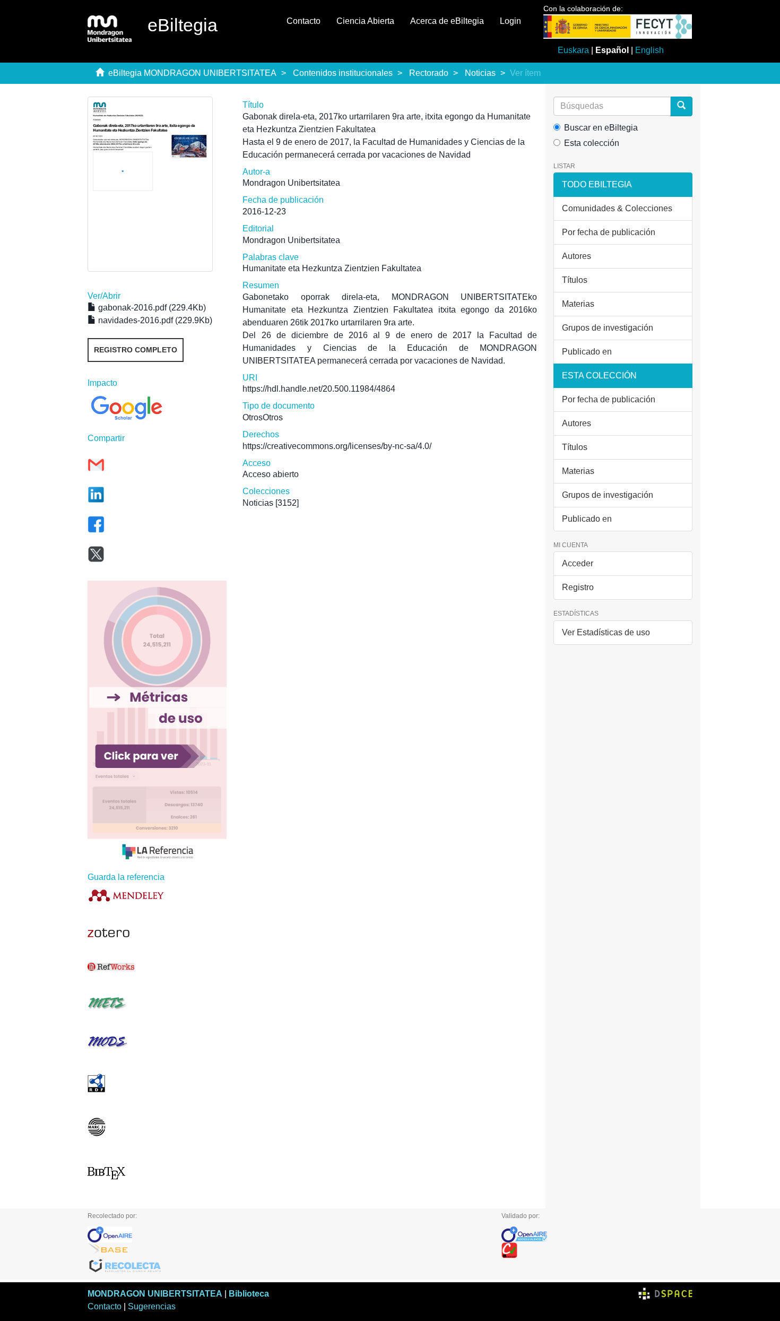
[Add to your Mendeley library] (157, 895)
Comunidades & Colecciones (617, 208)
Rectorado (428, 72)
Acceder (577, 563)
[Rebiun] (596, 1250)
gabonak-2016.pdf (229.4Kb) (151, 307)
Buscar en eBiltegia (601, 127)
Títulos (574, 279)
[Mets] (157, 1002)
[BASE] (287, 1250)
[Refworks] (157, 967)
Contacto (303, 20)
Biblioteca (249, 1293)
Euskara (573, 50)
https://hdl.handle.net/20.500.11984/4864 (318, 388)
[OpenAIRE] (287, 1234)
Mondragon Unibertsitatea (291, 182)
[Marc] (157, 1127)
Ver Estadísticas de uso (606, 632)
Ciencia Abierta (365, 20)
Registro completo (135, 350)
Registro (578, 587)
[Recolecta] (287, 1266)
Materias (578, 303)
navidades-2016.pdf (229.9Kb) (154, 320)
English (649, 50)
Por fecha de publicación (608, 232)
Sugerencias (152, 1306)
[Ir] (681, 106)
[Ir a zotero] (157, 933)
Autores (576, 256)
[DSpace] (665, 1294)
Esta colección (591, 143)
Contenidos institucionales (343, 72)
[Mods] (157, 1041)
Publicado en (587, 351)
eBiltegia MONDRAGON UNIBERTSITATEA (192, 72)
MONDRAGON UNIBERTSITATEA (155, 1293)
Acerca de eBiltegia (447, 20)
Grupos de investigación (607, 327)
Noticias (480, 72)
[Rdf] (157, 1083)
